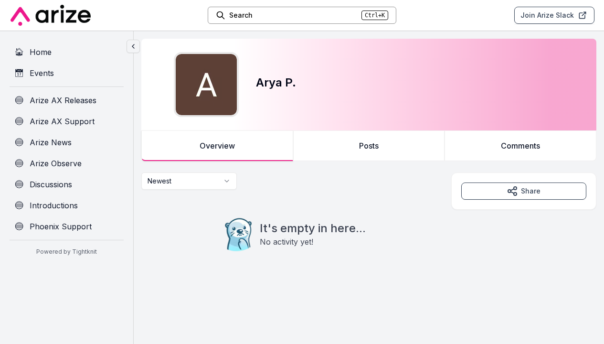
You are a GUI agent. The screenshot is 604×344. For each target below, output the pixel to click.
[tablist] (368, 145)
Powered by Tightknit (66, 251)
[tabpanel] (368, 231)
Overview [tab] (217, 145)
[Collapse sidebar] (133, 46)
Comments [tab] (520, 145)
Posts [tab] (369, 145)
